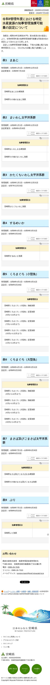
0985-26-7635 (13, 567)
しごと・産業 (15, 591)
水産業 (23, 591)
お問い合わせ (13, 668)
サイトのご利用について (11, 637)
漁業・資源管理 (33, 591)
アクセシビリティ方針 (11, 640)
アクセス (25, 668)
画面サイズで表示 (41, 76)
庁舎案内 (36, 668)
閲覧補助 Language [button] (40, 4)
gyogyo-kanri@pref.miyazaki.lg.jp (30, 573)
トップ (6, 591)
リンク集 (6, 647)
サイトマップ (8, 643)
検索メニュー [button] (46, 4)
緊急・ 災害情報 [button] (34, 2)
